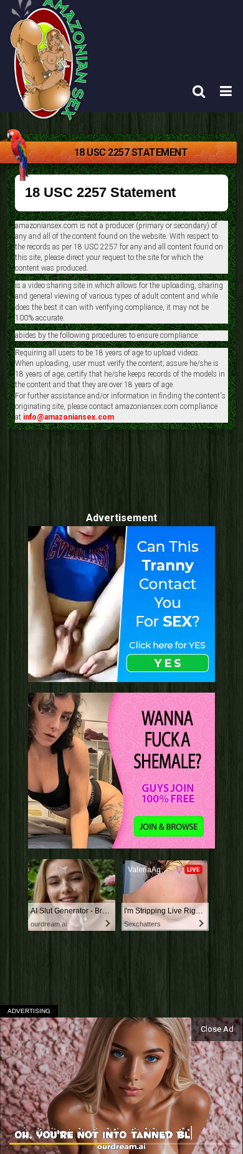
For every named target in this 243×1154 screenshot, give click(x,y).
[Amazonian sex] (51, 89)
